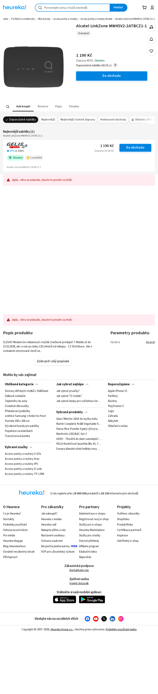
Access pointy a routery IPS (21, 464)
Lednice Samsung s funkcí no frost (25, 416)
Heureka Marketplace (92, 530)
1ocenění (36, 158)
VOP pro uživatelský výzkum (58, 552)
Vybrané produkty (69, 412)
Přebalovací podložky (17, 411)
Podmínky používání (15, 525)
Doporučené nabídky (22, 120)
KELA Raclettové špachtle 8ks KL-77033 (79, 444)
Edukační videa (88, 552)
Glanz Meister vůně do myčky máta (76, 419)
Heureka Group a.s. (61, 629)
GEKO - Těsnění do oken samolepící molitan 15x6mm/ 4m (79, 439)
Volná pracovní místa (15, 530)
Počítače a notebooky (23, 19)
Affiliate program (89, 546)
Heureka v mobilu (51, 519)
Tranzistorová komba (17, 436)
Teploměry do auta (16, 401)
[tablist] (55, 106)
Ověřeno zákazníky (128, 514)
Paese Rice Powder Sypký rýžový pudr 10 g (79, 429)
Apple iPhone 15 (117, 391)
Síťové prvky (44, 19)
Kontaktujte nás (79, 570)
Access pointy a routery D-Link (23, 469)
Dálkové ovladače (15, 396)
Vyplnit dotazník (79, 583)
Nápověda (85, 557)
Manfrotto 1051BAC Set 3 (71, 434)
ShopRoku (123, 519)
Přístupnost (10, 557)
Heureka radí (48, 525)
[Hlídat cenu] (151, 39)
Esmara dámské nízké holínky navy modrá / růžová (79, 449)
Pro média (9, 535)
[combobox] (72, 8)
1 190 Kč (107, 146)
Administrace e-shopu (92, 514)
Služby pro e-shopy (90, 525)
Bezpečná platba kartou (55, 546)
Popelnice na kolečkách (19, 431)
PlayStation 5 (116, 406)
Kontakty (8, 519)
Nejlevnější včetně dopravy (77, 120)
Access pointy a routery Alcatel (96, 19)
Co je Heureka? (12, 514)
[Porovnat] (151, 27)
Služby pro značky (89, 535)
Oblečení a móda (118, 426)
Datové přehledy (89, 541)
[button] (23, 107)
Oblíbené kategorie (19, 384)
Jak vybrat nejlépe (70, 384)
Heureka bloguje (13, 541)
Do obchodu (135, 147)
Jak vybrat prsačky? (68, 391)
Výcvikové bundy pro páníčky (22, 426)
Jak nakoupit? (49, 514)
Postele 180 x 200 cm (17, 421)
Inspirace (122, 535)
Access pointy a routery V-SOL (23, 454)
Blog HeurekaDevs (14, 546)
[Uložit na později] (151, 51)
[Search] (7, 106)
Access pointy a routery (65, 19)
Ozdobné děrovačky (17, 406)
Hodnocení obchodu (113, 120)
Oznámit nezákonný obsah (19, 552)
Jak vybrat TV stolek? (69, 396)
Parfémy (113, 396)
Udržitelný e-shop (128, 541)
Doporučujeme (119, 384)
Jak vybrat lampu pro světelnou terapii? (79, 401)
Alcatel (150, 342)
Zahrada (113, 416)
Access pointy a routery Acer (22, 459)
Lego (111, 411)
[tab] (23, 106)
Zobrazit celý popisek (53, 361)
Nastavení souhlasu (53, 535)
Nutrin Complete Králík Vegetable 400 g (79, 424)
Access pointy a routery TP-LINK (24, 474)
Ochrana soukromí (52, 541)
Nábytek (113, 421)
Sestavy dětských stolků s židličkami (26, 391)
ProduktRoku (125, 525)
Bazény (112, 401)
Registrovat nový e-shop (94, 519)
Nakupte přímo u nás (53, 530)
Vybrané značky (16, 447)
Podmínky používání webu (121, 629)
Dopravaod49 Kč (104, 151)
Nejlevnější (48, 120)
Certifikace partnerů (129, 530)
